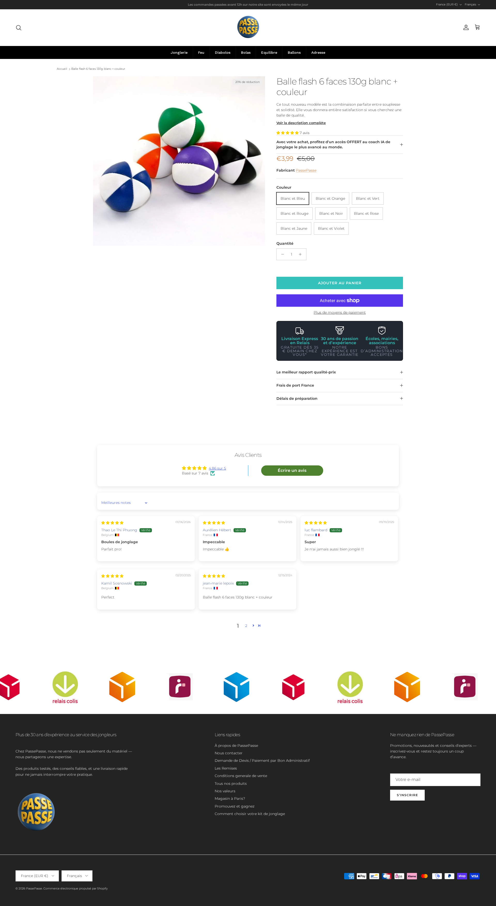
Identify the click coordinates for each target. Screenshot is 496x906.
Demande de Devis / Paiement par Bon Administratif (262, 760)
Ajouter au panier (339, 283)
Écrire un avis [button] (292, 470)
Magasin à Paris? (230, 798)
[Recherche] (19, 28)
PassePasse (306, 170)
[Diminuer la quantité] (281, 254)
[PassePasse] (248, 27)
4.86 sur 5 (217, 468)
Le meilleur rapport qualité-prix (306, 372)
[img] (112, 522)
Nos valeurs (225, 791)
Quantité (284, 243)
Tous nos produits (231, 783)
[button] (288, 132)
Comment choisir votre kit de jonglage (250, 813)
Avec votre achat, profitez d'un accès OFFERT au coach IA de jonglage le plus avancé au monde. (333, 144)
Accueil (62, 69)
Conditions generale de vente (241, 775)
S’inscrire (407, 795)
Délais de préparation (296, 398)
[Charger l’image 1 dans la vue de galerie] (179, 161)
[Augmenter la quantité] (301, 254)
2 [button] (246, 625)
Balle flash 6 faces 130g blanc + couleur (98, 69)
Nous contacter (229, 753)
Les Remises (226, 768)
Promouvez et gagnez (234, 806)
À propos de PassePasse (236, 745)
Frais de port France (295, 385)
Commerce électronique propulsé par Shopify (75, 888)
